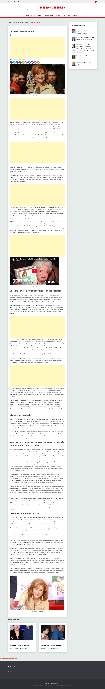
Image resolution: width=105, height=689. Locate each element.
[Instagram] (26, 62)
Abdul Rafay (25, 35)
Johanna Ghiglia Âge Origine (8, 658)
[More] (38, 62)
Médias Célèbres (52, 8)
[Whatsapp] (23, 62)
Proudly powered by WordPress (42, 685)
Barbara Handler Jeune (16, 122)
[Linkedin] (17, 62)
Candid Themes (67, 685)
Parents (39, 15)
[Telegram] (35, 62)
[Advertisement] (37, 47)
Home (27, 15)
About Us (10, 2)
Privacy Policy (26, 2)
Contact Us (17, 2)
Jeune (11, 28)
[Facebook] (11, 62)
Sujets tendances (48, 15)
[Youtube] (32, 62)
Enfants (33, 15)
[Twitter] (14, 62)
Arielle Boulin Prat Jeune (19, 645)
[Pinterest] (20, 62)
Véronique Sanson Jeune (51, 645)
